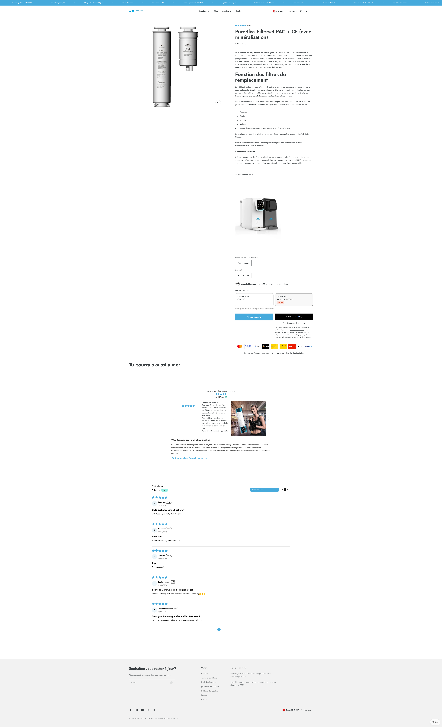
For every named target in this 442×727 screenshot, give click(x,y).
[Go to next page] (227, 629)
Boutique (203, 11)
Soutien (225, 11)
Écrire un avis (257, 489)
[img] (221, 394)
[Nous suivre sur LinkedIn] (154, 709)
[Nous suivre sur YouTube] (142, 709)
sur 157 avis (219, 397)
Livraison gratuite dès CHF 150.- (142, 3)
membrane (248, 58)
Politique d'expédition (209, 691)
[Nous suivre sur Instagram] (136, 709)
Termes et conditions (209, 678)
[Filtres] (282, 490)
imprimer (204, 695)
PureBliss (294, 52)
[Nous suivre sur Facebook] (130, 709)
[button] (241, 25)
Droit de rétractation (209, 682)
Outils (238, 11)
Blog (216, 11)
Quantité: (238, 270)
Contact (204, 699)
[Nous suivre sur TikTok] (148, 709)
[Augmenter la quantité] (248, 275)
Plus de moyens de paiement (294, 323)
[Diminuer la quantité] (238, 275)
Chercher (204, 673)
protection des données (210, 686)
